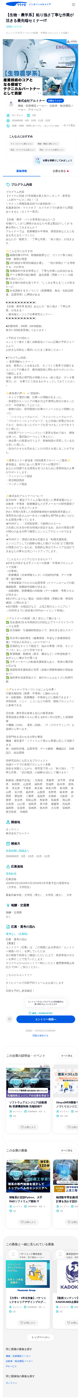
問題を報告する (40, 1035)
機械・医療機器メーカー (18, 1356)
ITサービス (11, 1366)
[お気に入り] (9, 1019)
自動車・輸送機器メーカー (19, 1361)
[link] (13, 1254)
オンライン (11, 1383)
